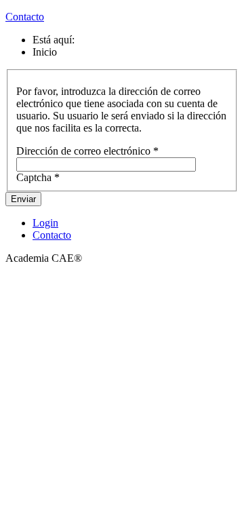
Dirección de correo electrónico (87, 151)
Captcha (38, 177)
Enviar (23, 199)
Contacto (24, 16)
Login (45, 223)
